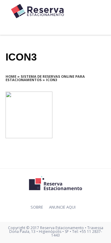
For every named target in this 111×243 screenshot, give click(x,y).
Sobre (37, 207)
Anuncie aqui (62, 207)
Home (11, 76)
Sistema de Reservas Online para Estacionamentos (45, 78)
